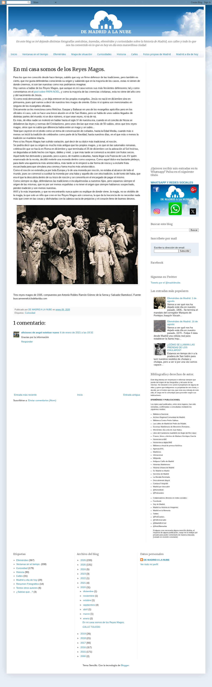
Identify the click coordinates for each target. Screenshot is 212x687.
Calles (134, 54)
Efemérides (59, 54)
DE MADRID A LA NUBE (156, 560)
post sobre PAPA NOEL (47, 91)
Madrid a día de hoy (187, 54)
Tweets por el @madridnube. (166, 282)
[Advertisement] (175, 112)
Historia (121, 54)
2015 (83, 651)
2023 (83, 573)
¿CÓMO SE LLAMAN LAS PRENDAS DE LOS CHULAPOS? (181, 347)
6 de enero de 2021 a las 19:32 (76, 332)
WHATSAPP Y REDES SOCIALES (172, 182)
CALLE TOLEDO (91, 627)
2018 (83, 638)
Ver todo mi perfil (149, 564)
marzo (86, 613)
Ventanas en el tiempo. (28, 564)
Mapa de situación (81, 54)
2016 (83, 647)
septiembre (89, 605)
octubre (87, 600)
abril (85, 609)
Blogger (125, 665)
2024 (83, 569)
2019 (83, 633)
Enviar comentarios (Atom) (42, 400)
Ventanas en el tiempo (35, 54)
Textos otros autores (27, 587)
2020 (83, 587)
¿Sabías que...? (24, 591)
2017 (83, 642)
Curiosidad (30, 313)
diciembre (88, 591)
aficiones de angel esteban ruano (40, 332)
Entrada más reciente (25, 394)
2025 (83, 564)
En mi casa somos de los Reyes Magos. (104, 622)
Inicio (14, 54)
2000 (83, 656)
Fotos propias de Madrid (157, 54)
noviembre (89, 595)
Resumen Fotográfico (27, 584)
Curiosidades (104, 54)
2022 (83, 578)
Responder (27, 341)
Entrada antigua (131, 394)
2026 (83, 560)
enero (86, 618)
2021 (83, 583)
